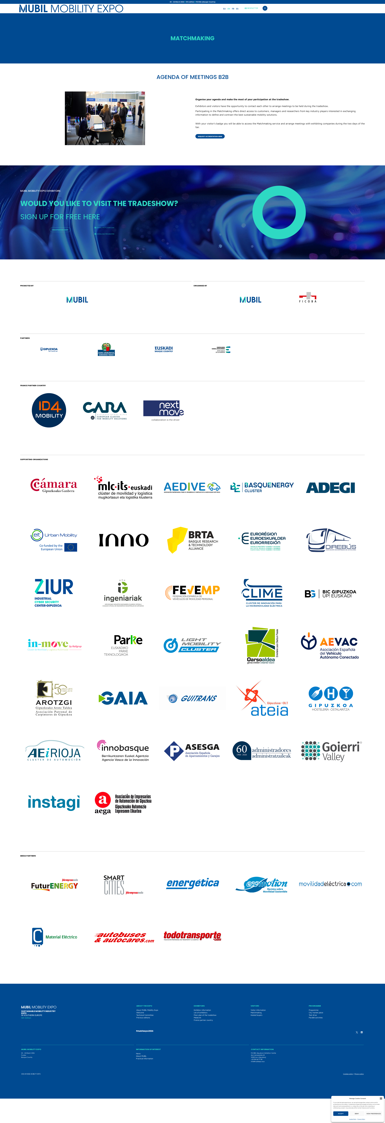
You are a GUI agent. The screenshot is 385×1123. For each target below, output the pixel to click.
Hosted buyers (256, 1015)
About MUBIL (141, 1056)
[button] (381, 1098)
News (138, 1053)
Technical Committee (144, 1015)
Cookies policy (348, 1074)
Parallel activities (316, 1018)
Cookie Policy (352, 1119)
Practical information (144, 1059)
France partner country (203, 1020)
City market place (316, 1013)
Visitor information (258, 1010)
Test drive (313, 1015)
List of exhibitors (200, 1013)
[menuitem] (224, 8)
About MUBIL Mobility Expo (147, 1010)
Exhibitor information (202, 1010)
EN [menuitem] (229, 8)
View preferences (373, 1113)
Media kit (197, 1018)
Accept (341, 1113)
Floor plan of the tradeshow (205, 1015)
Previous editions (143, 1018)
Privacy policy (359, 1074)
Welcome (140, 1013)
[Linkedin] (362, 1032)
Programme (313, 1010)
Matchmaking (256, 1013)
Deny (357, 1113)
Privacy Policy (361, 1119)
